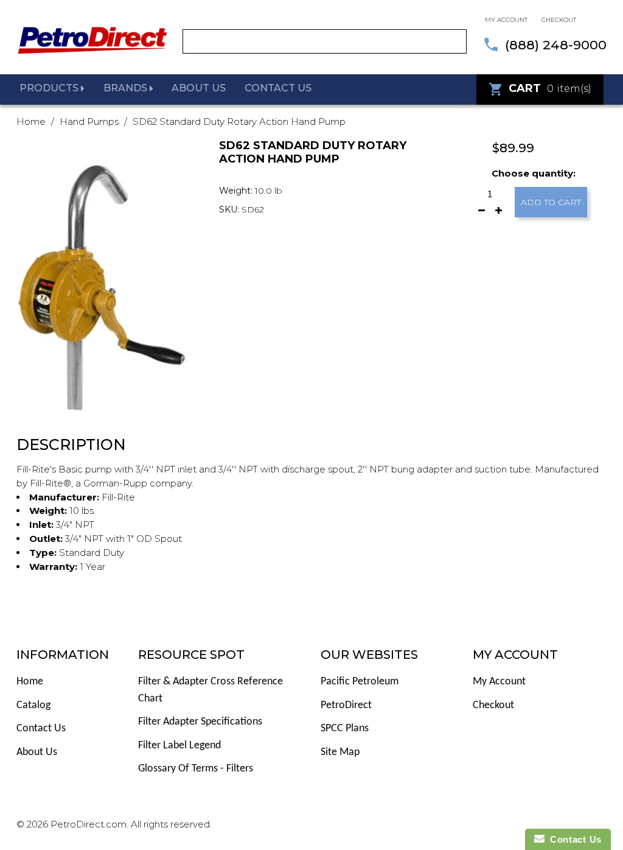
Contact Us (41, 728)
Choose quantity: (534, 173)
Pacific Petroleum (360, 681)
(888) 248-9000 (556, 44)
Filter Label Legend (179, 745)
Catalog (33, 705)
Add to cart (551, 202)
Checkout (558, 20)
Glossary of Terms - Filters (195, 768)
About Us (36, 752)
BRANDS (126, 88)
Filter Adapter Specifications (200, 722)
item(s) (550, 88)
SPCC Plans (345, 728)
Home (31, 121)
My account (506, 20)
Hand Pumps (89, 121)
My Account (499, 681)
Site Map (340, 752)
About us (199, 88)
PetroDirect (346, 705)
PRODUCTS (50, 88)
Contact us (278, 88)
